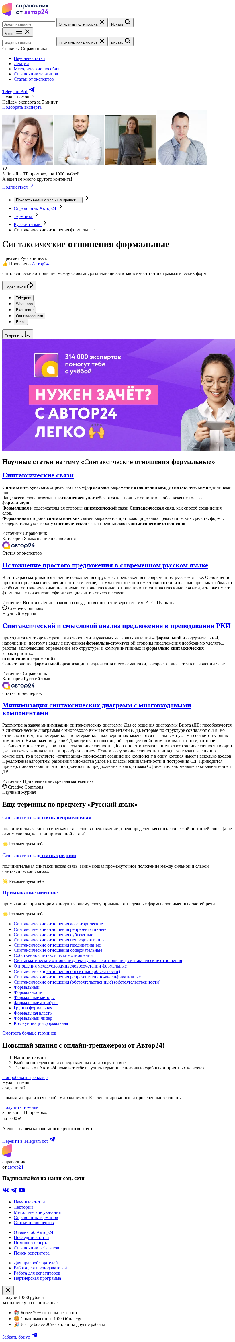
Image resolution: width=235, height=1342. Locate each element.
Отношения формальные (70, 965)
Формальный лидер (33, 1018)
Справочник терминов (36, 73)
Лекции (21, 63)
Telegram (23, 298)
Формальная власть (33, 1013)
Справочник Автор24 (35, 208)
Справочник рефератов (36, 1247)
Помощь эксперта (31, 1242)
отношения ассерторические (58, 923)
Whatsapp (24, 304)
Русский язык (28, 224)
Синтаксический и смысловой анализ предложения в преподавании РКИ (116, 625)
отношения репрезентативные (60, 929)
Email (21, 322)
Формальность (28, 992)
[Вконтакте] (6, 1192)
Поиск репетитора (32, 1253)
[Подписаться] (32, 187)
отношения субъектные (53, 934)
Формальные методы (34, 997)
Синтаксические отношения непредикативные (59, 939)
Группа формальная (33, 1007)
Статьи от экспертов (34, 79)
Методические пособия (36, 68)
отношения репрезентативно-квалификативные (77, 976)
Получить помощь (20, 1107)
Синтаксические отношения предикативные (57, 945)
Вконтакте (25, 310)
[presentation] (30, 230)
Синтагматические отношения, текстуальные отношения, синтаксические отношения (98, 960)
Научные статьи (29, 58)
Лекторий (23, 1207)
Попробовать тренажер (25, 1077)
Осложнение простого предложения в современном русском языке (105, 565)
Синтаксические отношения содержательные (58, 950)
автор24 (15, 1167)
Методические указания (37, 1212)
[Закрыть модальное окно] (8, 1290)
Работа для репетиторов (37, 1273)
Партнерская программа (37, 1278)
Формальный (27, 987)
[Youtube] (21, 1192)
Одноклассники (29, 316)
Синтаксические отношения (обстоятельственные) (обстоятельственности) (87, 982)
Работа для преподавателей (40, 1267)
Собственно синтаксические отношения (53, 955)
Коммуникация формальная (41, 1023)
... (48, 200)
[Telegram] (14, 1192)
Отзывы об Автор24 (33, 1232)
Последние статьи (31, 1237)
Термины (23, 216)
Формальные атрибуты (36, 1002)
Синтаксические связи (38, 475)
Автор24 (40, 263)
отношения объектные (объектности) (67, 971)
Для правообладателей (36, 1262)
